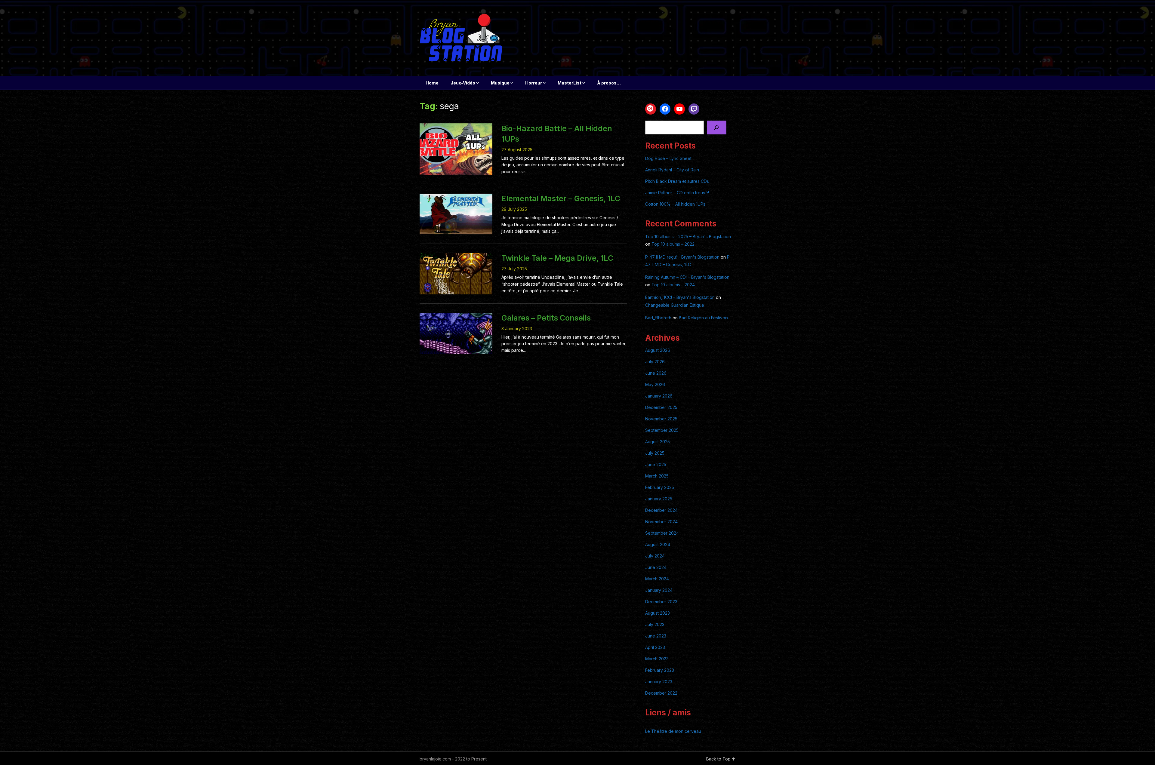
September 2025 (662, 430)
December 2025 (661, 407)
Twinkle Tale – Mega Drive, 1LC (557, 258)
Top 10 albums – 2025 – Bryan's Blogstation (688, 236)
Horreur (533, 82)
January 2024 (659, 590)
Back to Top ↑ (720, 758)
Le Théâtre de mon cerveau (673, 731)
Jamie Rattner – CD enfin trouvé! (677, 192)
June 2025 (655, 464)
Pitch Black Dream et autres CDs (677, 181)
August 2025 (657, 441)
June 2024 (656, 567)
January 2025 (658, 498)
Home (432, 82)
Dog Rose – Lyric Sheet (668, 158)
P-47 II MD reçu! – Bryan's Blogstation (682, 257)
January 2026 (659, 395)
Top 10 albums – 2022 (673, 244)
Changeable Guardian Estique (674, 305)
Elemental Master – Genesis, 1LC (560, 198)
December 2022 (661, 693)
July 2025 (654, 453)
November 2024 (661, 521)
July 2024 (655, 555)
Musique (500, 82)
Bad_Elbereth (658, 317)
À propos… (609, 82)
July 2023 (654, 624)
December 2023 (661, 601)
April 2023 (655, 647)
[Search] (716, 128)
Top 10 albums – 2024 (673, 284)
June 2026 (656, 373)
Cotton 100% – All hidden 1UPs (675, 204)
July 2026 (655, 361)
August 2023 (657, 613)
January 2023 (658, 681)
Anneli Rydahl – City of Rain (672, 169)
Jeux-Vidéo (463, 82)
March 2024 (657, 578)
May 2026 (655, 384)
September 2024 (662, 533)
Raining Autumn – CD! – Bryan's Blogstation (687, 277)
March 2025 (657, 475)
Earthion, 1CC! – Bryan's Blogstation (680, 297)
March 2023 (657, 658)
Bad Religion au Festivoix (703, 317)
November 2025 (661, 418)
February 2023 (659, 670)
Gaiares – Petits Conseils (546, 317)
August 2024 (657, 544)
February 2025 (659, 487)
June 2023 (655, 635)
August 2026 (657, 350)
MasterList (569, 82)
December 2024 (661, 510)
